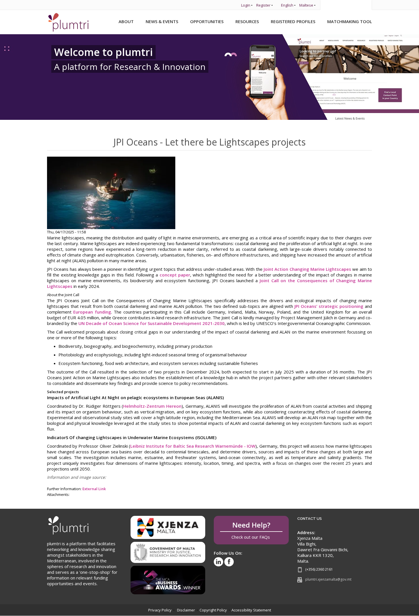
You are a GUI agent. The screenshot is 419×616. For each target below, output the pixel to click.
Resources (247, 21)
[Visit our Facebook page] (229, 561)
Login (245, 5)
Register (263, 5)
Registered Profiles (293, 21)
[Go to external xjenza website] (168, 527)
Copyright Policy (213, 610)
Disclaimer (186, 610)
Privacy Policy (160, 610)
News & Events (162, 21)
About (126, 21)
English (287, 5)
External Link (94, 488)
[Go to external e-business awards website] (168, 578)
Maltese (306, 5)
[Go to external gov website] (168, 550)
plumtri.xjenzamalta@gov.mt (328, 579)
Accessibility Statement (251, 610)
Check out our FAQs (251, 530)
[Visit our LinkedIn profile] (218, 561)
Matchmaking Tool (349, 21)
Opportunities (206, 21)
